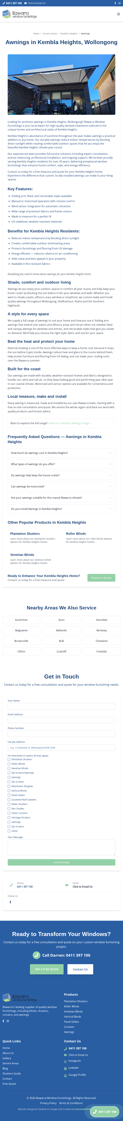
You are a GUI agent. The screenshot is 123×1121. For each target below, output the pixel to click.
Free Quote (9, 1084)
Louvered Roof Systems (24, 800)
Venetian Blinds (20, 768)
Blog (5, 1068)
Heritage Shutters (21, 817)
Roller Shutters (20, 804)
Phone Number (16, 728)
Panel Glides (18, 795)
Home (36, 33)
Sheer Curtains (20, 813)
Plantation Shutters (22, 759)
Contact (7, 1078)
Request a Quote (101, 578)
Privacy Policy (48, 1103)
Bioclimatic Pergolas (22, 786)
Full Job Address (16, 742)
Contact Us (80, 969)
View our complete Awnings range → (70, 423)
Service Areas (50, 33)
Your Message (15, 837)
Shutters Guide (12, 1073)
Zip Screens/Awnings (23, 773)
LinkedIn (74, 1068)
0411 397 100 (77, 1048)
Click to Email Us (36, 3)
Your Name (14, 701)
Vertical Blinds (19, 791)
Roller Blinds (18, 764)
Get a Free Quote (46, 969)
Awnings (16, 777)
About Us (8, 1053)
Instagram (75, 1060)
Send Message (61, 862)
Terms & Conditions (71, 1103)
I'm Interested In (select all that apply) (28, 756)
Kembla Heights (69, 33)
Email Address (15, 714)
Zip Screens (18, 782)
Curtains (69, 1027)
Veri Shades (18, 808)
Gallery (7, 1058)
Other (15, 831)
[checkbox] (9, 759)
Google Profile (77, 1075)
